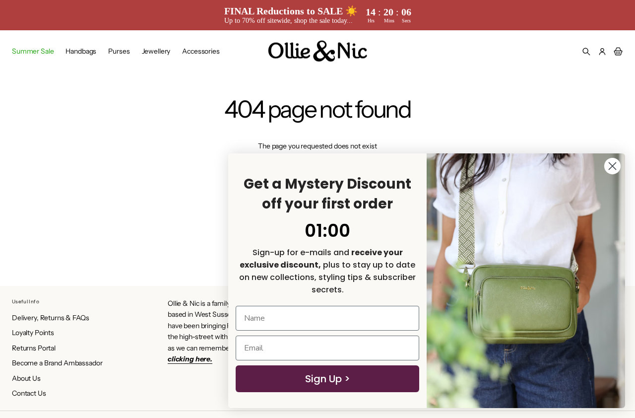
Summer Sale (33, 51)
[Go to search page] (586, 52)
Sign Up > (327, 379)
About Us (26, 378)
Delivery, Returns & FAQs (50, 317)
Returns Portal (34, 348)
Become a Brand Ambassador (57, 362)
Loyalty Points (33, 332)
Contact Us (29, 393)
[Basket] (616, 52)
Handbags (80, 51)
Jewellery (156, 51)
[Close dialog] (612, 166)
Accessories (200, 51)
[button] (586, 52)
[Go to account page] (602, 52)
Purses (118, 51)
